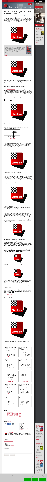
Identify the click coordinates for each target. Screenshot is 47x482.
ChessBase (10, 432)
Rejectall (35, 479)
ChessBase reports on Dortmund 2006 (14, 415)
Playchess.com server (11, 89)
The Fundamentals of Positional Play (39, 444)
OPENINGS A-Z (16, 1)
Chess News (13, 7)
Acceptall (42, 479)
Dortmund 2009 (9, 421)
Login (40, 1)
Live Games (25, 87)
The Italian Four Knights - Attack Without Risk (39, 461)
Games (10, 138)
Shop (5, 1)
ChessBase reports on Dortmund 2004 (14, 417)
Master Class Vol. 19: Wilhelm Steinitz (39, 29)
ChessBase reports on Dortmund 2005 (14, 416)
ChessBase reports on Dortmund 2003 (14, 419)
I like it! (26, 15)
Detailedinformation (27, 479)
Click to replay (9, 294)
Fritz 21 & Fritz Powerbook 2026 (39, 426)
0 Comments (30, 15)
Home (9, 1)
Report (14, 138)
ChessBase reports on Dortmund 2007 (14, 414)
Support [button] (22, 1)
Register (12, 445)
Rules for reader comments (8, 441)
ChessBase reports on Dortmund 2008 (14, 413)
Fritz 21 (6, 46)
